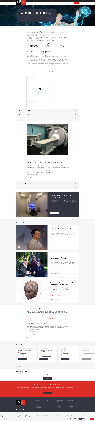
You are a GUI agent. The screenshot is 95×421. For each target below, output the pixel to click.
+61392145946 (65, 352)
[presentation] (31, 159)
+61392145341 (23, 352)
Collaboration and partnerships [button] (45, 3)
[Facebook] (16, 409)
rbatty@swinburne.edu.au (46, 355)
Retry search (47, 378)
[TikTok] (25, 409)
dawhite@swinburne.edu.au (25, 354)
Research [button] (54, 3)
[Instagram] (21, 409)
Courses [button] (29, 3)
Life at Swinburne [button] (35, 3)
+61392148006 (44, 354)
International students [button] (61, 3)
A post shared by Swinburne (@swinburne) (40, 105)
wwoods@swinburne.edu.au (68, 354)
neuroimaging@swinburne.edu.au (42, 313)
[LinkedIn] (23, 409)
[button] (19, 247)
